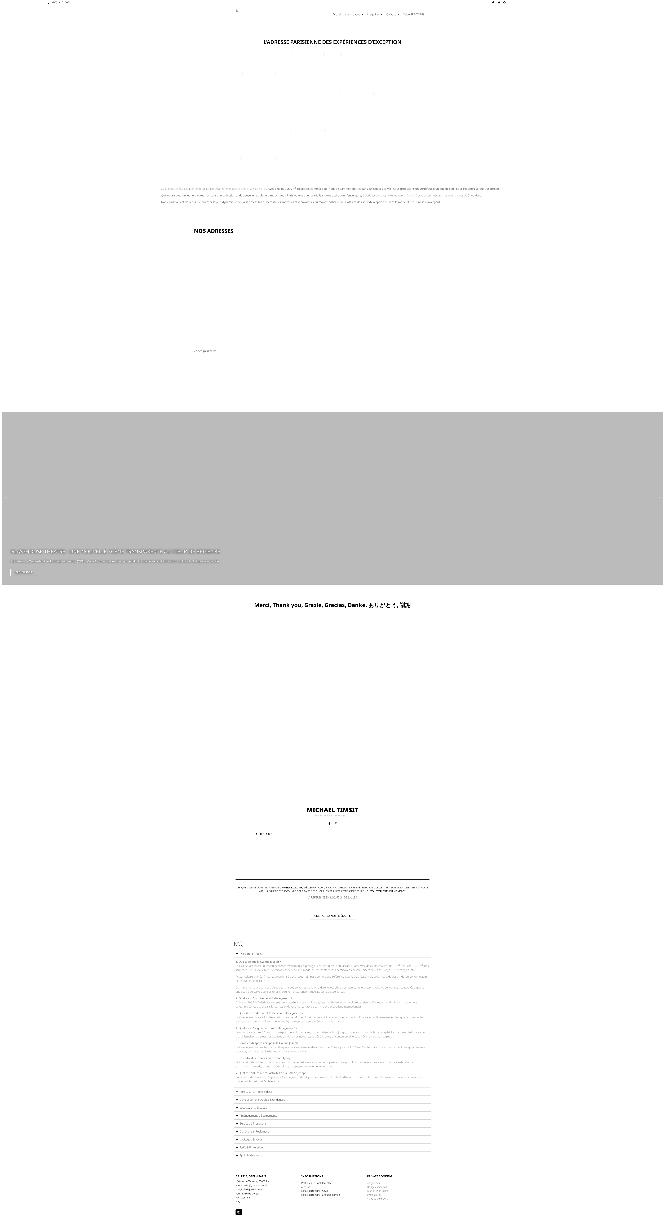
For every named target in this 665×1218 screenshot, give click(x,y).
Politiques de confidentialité (316, 1183)
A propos (306, 1187)
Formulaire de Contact (248, 1193)
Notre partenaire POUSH (315, 1190)
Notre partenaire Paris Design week (321, 1194)
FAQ (238, 1201)
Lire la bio (265, 834)
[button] (354, 14)
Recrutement (243, 1197)
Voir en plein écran (205, 351)
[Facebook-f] (493, 2)
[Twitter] (498, 2)
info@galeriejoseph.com (249, 1189)
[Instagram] (504, 2)
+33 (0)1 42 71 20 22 (255, 1185)
